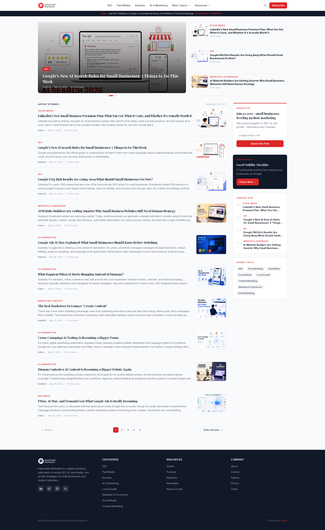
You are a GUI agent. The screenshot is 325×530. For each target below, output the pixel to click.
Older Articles (211, 429)
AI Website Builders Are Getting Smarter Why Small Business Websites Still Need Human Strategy (107, 211)
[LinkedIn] (41, 489)
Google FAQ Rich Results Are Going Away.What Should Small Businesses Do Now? (95, 179)
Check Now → (247, 181)
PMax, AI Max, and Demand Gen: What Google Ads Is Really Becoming (88, 401)
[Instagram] (57, 489)
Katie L (41, 130)
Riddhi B (42, 162)
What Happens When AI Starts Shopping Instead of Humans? (81, 274)
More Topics (179, 5)
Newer (49, 429)
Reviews (140, 5)
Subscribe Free (260, 143)
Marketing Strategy (50, 301)
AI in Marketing (159, 5)
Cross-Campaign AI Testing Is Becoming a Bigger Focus (78, 338)
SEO (109, 5)
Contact (235, 471)
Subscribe (278, 5)
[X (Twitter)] (49, 489)
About (234, 466)
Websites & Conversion (52, 206)
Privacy (235, 483)
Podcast (171, 471)
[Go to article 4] (116, 95)
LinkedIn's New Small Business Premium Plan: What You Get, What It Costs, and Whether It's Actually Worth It (115, 116)
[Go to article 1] (107, 95)
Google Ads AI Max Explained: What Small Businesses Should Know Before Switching (98, 242)
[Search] (265, 5)
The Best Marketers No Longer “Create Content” (72, 306)
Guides (170, 466)
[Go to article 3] (114, 95)
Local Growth (263, 275)
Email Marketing (246, 293)
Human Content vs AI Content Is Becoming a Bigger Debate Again (84, 369)
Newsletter (173, 483)
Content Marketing (248, 281)
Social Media (45, 111)
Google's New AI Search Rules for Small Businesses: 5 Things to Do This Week (92, 147)
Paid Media (123, 5)
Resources (201, 5)
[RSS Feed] (65, 489)
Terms (234, 489)
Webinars (172, 477)
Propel (283, 520)
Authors (235, 477)
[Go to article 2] (111, 95)
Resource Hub (175, 489)
